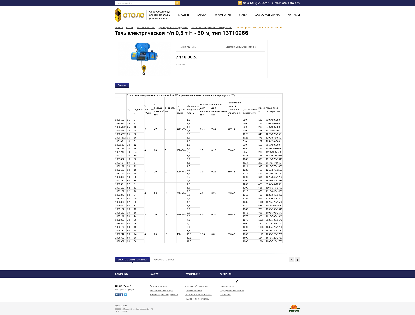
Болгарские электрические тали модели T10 (211, 27)
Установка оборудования (196, 286)
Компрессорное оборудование (164, 295)
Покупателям (192, 274)
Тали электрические (146, 27)
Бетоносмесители (158, 286)
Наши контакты (227, 286)
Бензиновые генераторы (161, 290)
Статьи (243, 15)
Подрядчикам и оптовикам (197, 299)
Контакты (294, 15)
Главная (183, 15)
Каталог (202, 15)
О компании (223, 15)
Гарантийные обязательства (198, 295)
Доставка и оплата (267, 15)
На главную (121, 274)
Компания (225, 274)
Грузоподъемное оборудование (173, 27)
